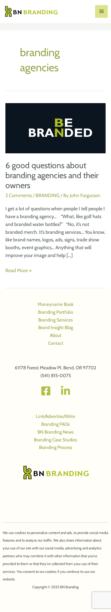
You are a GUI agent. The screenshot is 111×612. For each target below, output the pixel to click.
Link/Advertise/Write (55, 416)
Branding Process (55, 447)
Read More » (18, 271)
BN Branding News (55, 432)
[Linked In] (65, 391)
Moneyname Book (56, 304)
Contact (55, 343)
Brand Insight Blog (55, 327)
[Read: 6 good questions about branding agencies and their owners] (55, 128)
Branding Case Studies (55, 439)
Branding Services (55, 320)
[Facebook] (46, 391)
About (55, 335)
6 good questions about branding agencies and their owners (51, 175)
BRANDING (48, 195)
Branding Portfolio (55, 312)
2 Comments (18, 195)
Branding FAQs (55, 424)
